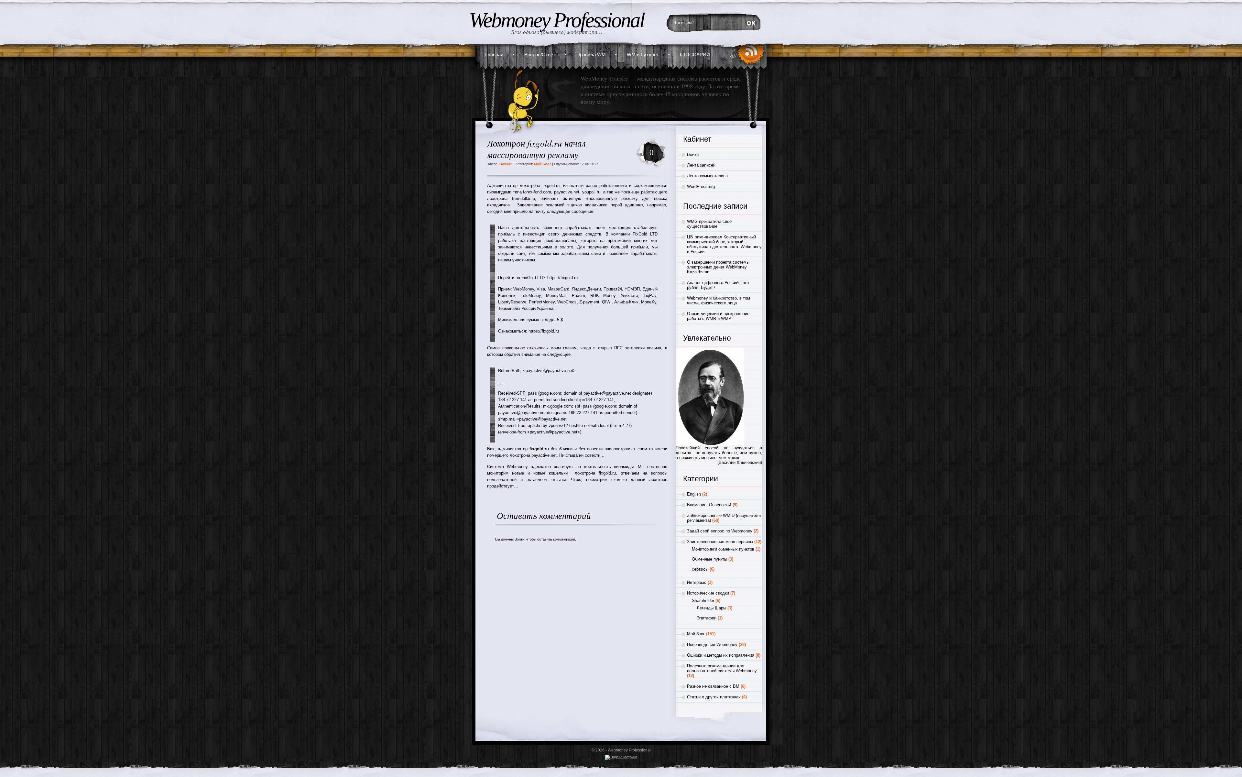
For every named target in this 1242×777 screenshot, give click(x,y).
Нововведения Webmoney (712, 644)
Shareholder (703, 600)
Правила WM (591, 54)
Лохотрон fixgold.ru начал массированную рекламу (536, 148)
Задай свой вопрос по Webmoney (719, 531)
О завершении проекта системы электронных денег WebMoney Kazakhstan (718, 267)
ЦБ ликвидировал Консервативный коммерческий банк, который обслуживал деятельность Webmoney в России (724, 244)
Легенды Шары (711, 608)
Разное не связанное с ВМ (713, 686)
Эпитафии (706, 618)
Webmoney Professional (556, 20)
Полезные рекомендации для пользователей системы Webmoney (722, 668)
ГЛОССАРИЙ (695, 54)
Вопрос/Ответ (539, 54)
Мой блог (542, 164)
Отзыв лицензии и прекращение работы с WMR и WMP (718, 316)
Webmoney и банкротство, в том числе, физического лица (718, 300)
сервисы (700, 569)
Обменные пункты (709, 559)
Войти (519, 539)
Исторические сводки (708, 593)
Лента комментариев (707, 175)
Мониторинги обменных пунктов (723, 549)
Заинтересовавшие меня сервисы (720, 541)
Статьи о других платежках (714, 697)
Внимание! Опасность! (709, 504)
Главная (494, 54)
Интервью (696, 582)
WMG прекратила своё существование (709, 224)
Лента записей (701, 165)
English (694, 494)
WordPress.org (701, 186)
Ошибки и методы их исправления (720, 655)
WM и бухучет (643, 54)
